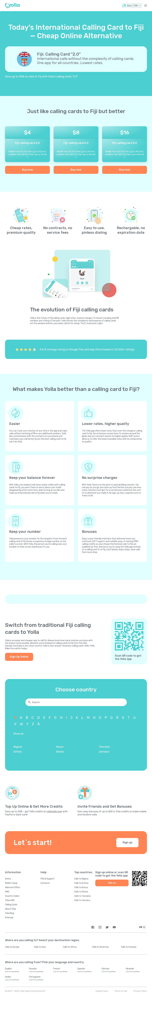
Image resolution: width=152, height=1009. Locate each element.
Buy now (27, 169)
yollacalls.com (54, 811)
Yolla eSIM (9, 900)
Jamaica (104, 751)
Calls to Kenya (81, 887)
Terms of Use (120, 991)
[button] (131, 5)
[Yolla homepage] (12, 5)
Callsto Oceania (128, 947)
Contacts (45, 883)
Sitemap (9, 917)
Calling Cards (11, 904)
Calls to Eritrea (81, 883)
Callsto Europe (12, 947)
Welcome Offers (12, 887)
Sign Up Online (19, 656)
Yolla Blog (9, 913)
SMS (7, 891)
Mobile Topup (11, 883)
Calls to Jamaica (82, 900)
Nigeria (17, 746)
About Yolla (10, 909)
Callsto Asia (40, 947)
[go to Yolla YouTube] (114, 927)
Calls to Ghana (81, 891)
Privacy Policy (140, 991)
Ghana (60, 751)
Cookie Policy (102, 991)
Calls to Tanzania (82, 896)
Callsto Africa (69, 947)
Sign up (127, 842)
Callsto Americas (100, 947)
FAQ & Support (47, 879)
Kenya (59, 746)
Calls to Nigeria (81, 879)
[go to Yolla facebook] (93, 927)
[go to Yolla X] (107, 927)
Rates (8, 879)
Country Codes (12, 896)
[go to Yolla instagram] (100, 927)
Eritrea (17, 751)
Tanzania (104, 746)
